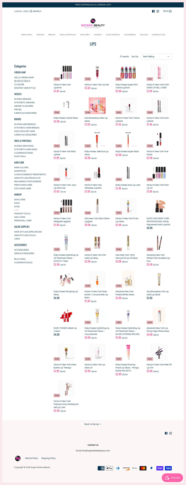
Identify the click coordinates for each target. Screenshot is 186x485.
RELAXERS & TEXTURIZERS (27, 181)
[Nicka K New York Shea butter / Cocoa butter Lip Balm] (97, 279)
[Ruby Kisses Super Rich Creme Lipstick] (128, 72)
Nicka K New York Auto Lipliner (158, 119)
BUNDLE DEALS (22, 81)
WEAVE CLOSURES (23, 106)
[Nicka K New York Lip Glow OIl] (97, 352)
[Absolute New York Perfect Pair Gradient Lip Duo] (159, 242)
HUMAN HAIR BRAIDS (25, 124)
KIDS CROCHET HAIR (24, 131)
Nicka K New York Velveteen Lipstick (93, 186)
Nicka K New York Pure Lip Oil (158, 186)
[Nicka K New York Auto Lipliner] (159, 105)
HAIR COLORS (21, 167)
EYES (17, 207)
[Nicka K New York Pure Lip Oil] (159, 172)
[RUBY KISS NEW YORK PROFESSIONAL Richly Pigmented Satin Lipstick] (159, 206)
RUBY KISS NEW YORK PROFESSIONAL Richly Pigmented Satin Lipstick (158, 221)
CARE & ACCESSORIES (25, 113)
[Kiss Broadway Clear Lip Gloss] (97, 105)
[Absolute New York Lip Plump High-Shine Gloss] (159, 315)
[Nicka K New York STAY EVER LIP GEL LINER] (159, 72)
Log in (17, 11)
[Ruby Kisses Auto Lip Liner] (128, 172)
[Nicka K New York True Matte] (159, 139)
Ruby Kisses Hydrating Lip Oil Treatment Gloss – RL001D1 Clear (66, 258)
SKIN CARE (19, 200)
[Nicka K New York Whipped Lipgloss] (66, 206)
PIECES (18, 109)
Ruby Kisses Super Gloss (127, 151)
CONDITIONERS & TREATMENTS (30, 174)
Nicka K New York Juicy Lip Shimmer (65, 186)
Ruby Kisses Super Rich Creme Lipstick (127, 86)
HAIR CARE (19, 162)
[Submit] (31, 11)
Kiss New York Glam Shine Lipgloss (97, 220)
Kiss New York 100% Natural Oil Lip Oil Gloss (127, 256)
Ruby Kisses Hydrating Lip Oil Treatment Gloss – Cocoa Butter (97, 331)
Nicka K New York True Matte (157, 153)
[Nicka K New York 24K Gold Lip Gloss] (97, 242)
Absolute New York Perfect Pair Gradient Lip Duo (158, 258)
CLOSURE (19, 84)
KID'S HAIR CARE (22, 188)
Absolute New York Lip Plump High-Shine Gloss (158, 329)
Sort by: (135, 56)
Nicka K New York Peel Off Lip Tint (159, 366)
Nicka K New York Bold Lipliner (65, 153)
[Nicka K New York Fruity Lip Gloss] (128, 206)
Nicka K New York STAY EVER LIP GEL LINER (158, 86)
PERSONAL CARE (23, 221)
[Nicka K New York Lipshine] (66, 72)
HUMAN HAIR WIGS (23, 146)
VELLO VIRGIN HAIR (24, 77)
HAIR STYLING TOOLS (25, 235)
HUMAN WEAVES (22, 99)
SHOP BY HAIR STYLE (24, 88)
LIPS (16, 210)
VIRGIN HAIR (20, 72)
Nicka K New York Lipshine (62, 86)
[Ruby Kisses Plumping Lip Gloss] (66, 279)
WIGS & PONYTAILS (22, 141)
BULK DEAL (20, 259)
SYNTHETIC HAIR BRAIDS (26, 128)
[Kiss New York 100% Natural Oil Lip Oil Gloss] (128, 242)
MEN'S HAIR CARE (23, 185)
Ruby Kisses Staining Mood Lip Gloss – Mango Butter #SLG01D (127, 368)
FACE (17, 203)
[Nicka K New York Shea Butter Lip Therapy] (66, 352)
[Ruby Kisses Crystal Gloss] (66, 105)
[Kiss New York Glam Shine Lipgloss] (97, 206)
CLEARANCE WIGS (23, 153)
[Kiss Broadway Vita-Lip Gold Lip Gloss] (159, 279)
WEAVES (18, 94)
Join (25, 11)
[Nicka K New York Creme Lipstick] (128, 105)
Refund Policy (31, 458)
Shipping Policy (48, 458)
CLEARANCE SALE (23, 263)
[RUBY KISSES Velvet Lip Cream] (66, 315)
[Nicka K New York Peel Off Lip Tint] (159, 352)
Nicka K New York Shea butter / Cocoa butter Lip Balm (96, 294)
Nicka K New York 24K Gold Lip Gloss (95, 256)
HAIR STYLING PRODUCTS (27, 178)
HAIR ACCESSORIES (24, 253)
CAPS (17, 239)
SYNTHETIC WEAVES (24, 102)
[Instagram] (158, 11)
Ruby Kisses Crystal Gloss (66, 118)
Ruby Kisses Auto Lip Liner (128, 185)
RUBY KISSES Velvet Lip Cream (65, 329)
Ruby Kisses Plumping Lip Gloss (66, 293)
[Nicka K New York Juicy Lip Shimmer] (66, 172)
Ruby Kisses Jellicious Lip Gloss (96, 153)
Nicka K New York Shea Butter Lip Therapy (65, 366)
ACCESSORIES (20, 245)
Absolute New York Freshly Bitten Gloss (125, 293)
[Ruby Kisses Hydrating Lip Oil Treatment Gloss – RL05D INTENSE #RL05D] (128, 315)
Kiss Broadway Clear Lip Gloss (96, 119)
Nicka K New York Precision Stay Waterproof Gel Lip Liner (66, 404)
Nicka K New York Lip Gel (97, 85)
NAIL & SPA (19, 217)
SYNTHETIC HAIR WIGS (25, 149)
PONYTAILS (20, 156)
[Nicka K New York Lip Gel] (97, 72)
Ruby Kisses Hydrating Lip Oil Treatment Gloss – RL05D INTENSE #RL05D (128, 331)
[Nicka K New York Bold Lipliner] (66, 139)
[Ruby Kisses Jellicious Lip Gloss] (97, 139)
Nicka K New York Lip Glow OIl (95, 366)
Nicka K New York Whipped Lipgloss (62, 220)
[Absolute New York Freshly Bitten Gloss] (128, 279)
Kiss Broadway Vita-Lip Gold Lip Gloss (158, 293)
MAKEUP (18, 194)
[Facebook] (153, 11)
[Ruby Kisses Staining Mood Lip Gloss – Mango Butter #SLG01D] (128, 352)
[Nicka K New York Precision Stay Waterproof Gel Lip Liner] (66, 388)
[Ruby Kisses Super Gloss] (128, 139)
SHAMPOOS (20, 171)
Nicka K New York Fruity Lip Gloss (127, 220)
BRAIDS (17, 119)
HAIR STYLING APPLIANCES (28, 232)
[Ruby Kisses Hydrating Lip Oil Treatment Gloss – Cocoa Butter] (97, 315)
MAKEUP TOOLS (22, 214)
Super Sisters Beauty (40, 467)
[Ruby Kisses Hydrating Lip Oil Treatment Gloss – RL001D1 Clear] (66, 242)
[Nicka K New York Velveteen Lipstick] (97, 172)
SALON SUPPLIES (21, 226)
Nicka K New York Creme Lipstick (128, 119)
